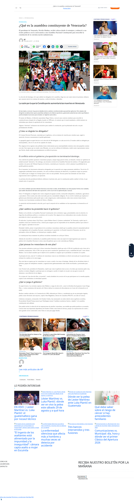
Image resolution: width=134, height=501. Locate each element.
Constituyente (23, 379)
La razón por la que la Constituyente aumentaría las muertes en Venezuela (52, 103)
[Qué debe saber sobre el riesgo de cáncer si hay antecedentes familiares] (107, 398)
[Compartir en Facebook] (44, 46)
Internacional (29, 18)
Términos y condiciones (19, 497)
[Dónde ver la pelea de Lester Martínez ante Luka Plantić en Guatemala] (80, 393)
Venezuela (38, 379)
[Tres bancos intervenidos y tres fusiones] (80, 424)
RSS (32, 497)
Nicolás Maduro (30, 379)
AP (25, 39)
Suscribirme (81, 476)
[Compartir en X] (48, 46)
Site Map (28, 497)
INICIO (21, 18)
